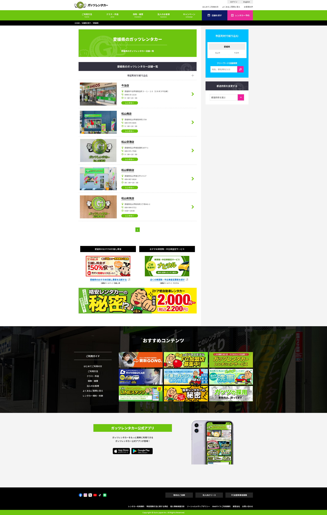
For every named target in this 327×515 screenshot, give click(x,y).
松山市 (217, 53)
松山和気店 (127, 198)
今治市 (236, 53)
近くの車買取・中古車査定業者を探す (167, 279)
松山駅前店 (127, 170)
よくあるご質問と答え (231, 6)
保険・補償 (138, 15)
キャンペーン (189, 15)
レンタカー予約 (242, 15)
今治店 (125, 85)
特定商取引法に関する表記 (157, 506)
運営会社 (236, 506)
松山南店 (126, 113)
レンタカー (129, 103)
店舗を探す (217, 15)
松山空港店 (127, 142)
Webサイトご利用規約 (221, 506)
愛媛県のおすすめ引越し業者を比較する (108, 279)
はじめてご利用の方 (210, 6)
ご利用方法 (87, 15)
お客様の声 (248, 6)
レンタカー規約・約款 (93, 395)
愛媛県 (227, 46)
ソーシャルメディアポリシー (198, 506)
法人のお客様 (163, 15)
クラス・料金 (112, 15)
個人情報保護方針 (177, 506)
